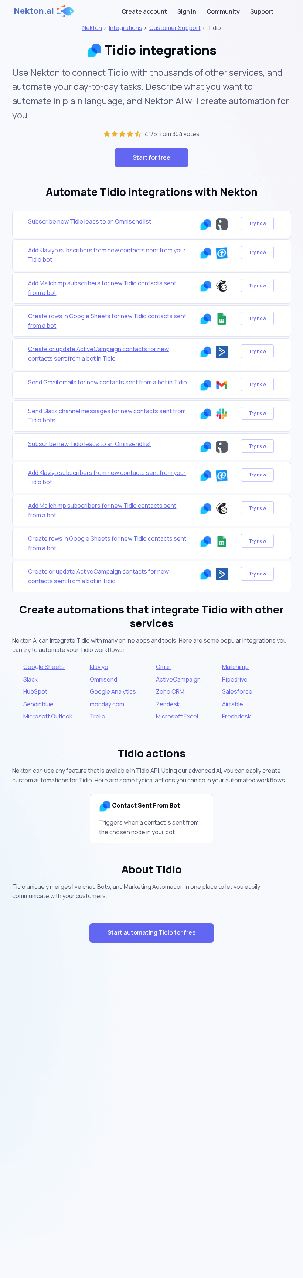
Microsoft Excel (177, 716)
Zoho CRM (170, 691)
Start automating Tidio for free (152, 932)
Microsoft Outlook (47, 716)
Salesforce (237, 691)
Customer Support (175, 28)
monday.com (107, 704)
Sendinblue (38, 704)
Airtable (232, 704)
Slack (30, 679)
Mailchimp (235, 667)
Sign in (186, 11)
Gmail (163, 667)
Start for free (151, 157)
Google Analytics (113, 691)
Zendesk (168, 704)
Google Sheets (44, 667)
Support (261, 11)
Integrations (125, 28)
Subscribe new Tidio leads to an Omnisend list (89, 221)
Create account (144, 11)
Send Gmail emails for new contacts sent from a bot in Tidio (107, 382)
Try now (257, 223)
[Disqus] (151, 1080)
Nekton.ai (34, 10)
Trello (97, 716)
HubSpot (35, 691)
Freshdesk (236, 716)
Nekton (92, 28)
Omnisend (103, 679)
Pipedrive (235, 679)
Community (223, 11)
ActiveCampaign (178, 679)
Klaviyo (99, 667)
